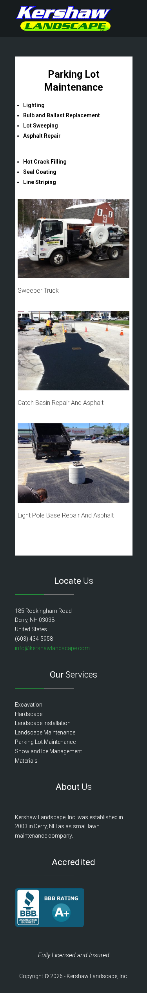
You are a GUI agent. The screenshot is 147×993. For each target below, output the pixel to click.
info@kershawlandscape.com (52, 648)
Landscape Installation (43, 723)
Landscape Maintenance (45, 732)
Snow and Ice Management (48, 751)
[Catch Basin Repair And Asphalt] (73, 388)
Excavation (28, 704)
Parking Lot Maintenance (45, 742)
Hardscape (28, 714)
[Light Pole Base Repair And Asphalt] (73, 501)
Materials (26, 761)
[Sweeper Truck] (73, 276)
